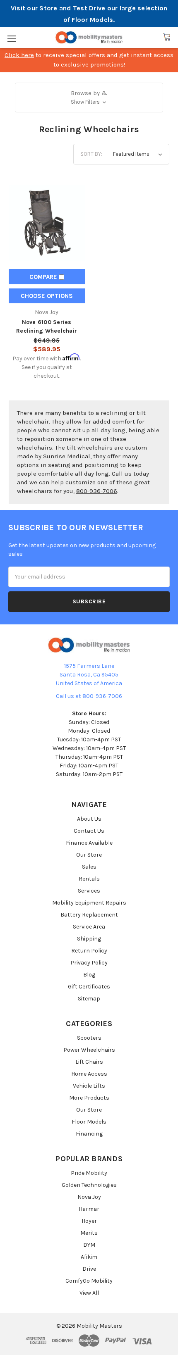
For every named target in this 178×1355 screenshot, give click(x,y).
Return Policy (89, 950)
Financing (89, 1133)
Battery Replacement (89, 914)
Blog (89, 974)
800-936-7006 (96, 491)
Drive (89, 1268)
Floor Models (89, 1121)
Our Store (89, 854)
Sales (89, 866)
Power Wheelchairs (89, 1049)
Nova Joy (89, 1196)
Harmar (89, 1208)
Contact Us (89, 830)
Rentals (89, 878)
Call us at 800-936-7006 (89, 696)
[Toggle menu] (11, 38)
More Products (89, 1097)
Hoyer (89, 1220)
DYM (89, 1244)
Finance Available (89, 842)
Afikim (89, 1256)
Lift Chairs (89, 1061)
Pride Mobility (89, 1172)
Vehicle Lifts (89, 1085)
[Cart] (167, 37)
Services (89, 890)
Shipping (89, 938)
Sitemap (89, 998)
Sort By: (91, 154)
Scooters (89, 1037)
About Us (89, 818)
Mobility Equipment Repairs (89, 902)
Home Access (89, 1073)
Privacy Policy (89, 962)
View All (89, 1292)
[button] (89, 97)
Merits (89, 1232)
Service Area (89, 926)
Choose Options (47, 296)
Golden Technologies (89, 1184)
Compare (44, 277)
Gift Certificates (89, 986)
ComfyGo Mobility (89, 1280)
